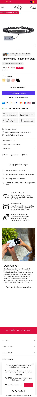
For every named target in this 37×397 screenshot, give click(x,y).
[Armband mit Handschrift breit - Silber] (5, 313)
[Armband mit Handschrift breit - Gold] (3, 313)
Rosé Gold (13, 80)
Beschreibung (9, 140)
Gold (4, 80)
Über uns (6, 340)
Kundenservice (8, 346)
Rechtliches (7, 352)
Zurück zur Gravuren (20, 330)
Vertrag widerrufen (7, 359)
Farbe (7, 76)
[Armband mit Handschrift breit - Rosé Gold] (7, 313)
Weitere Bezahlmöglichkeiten (18, 97)
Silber (8, 80)
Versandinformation (12, 144)
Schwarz (18, 80)
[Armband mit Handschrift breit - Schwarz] (9, 313)
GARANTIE (7, 148)
